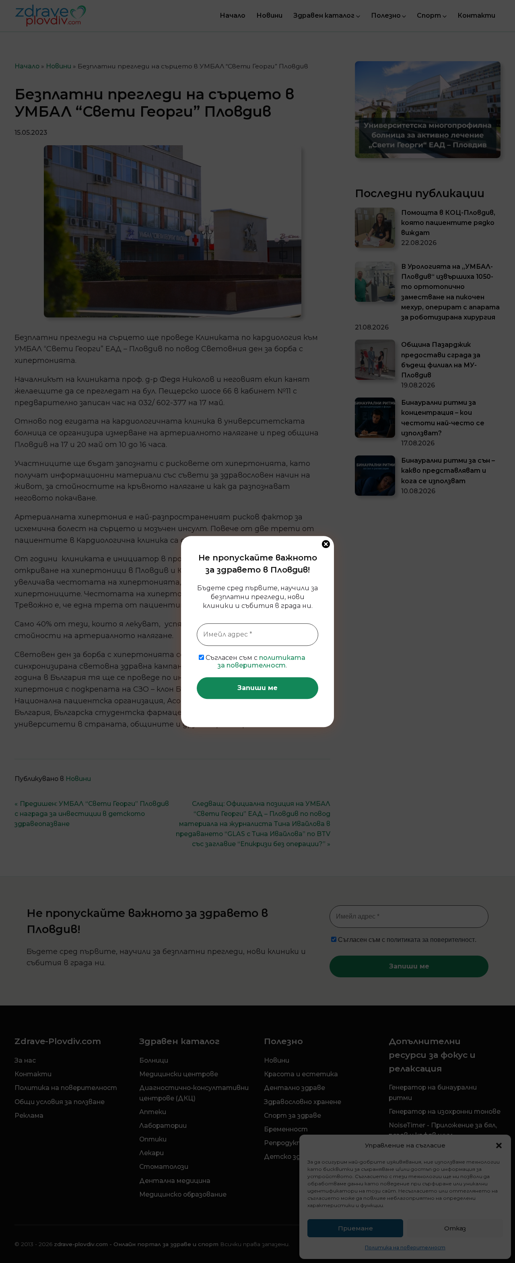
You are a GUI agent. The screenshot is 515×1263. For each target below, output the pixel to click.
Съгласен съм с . (254, 661)
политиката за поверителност (262, 661)
